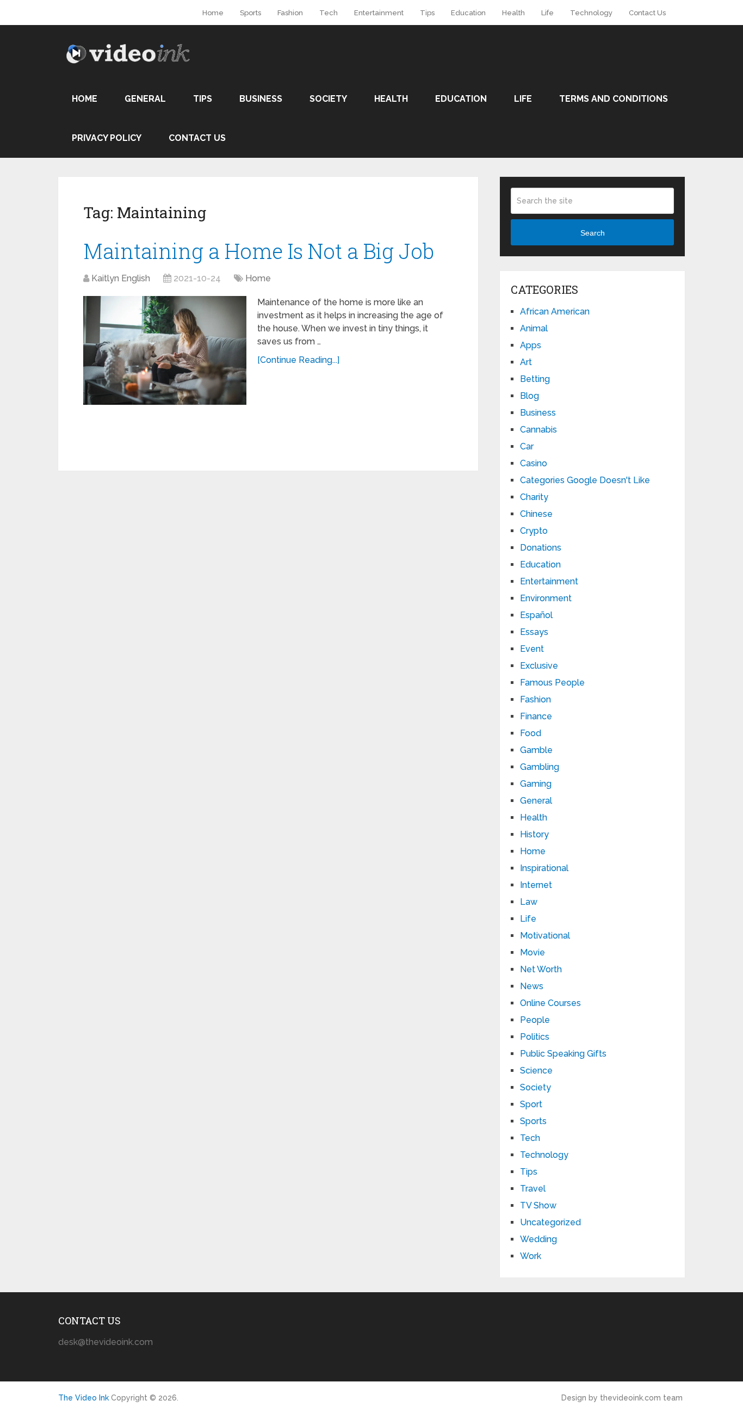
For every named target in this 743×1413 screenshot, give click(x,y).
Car (527, 446)
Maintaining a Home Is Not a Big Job (258, 250)
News (531, 986)
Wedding (538, 1239)
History (534, 834)
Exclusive (539, 666)
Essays (534, 632)
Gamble (536, 750)
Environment (546, 598)
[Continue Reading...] (298, 360)
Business (260, 99)
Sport (531, 1104)
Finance (536, 716)
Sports (250, 13)
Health (513, 13)
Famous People (552, 682)
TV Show (538, 1205)
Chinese (536, 514)
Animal (534, 328)
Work (530, 1256)
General (145, 99)
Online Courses (550, 1003)
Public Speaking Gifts (563, 1053)
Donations (540, 547)
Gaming (536, 784)
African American (555, 311)
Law (528, 902)
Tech (328, 13)
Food (530, 733)
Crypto (534, 531)
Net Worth (541, 969)
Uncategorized (550, 1222)
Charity (534, 497)
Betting (535, 379)
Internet (536, 885)
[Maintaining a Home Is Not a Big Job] (164, 350)
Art (526, 362)
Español (536, 615)
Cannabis (538, 429)
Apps (530, 345)
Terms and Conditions (613, 99)
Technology (591, 13)
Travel (533, 1188)
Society (328, 99)
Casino (533, 463)
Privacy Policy (106, 138)
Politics (534, 1037)
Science (536, 1070)
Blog (529, 396)
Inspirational (544, 868)
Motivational (545, 935)
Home (213, 13)
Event (532, 649)
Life (547, 13)
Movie (532, 952)
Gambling (539, 767)
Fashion (290, 13)
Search (592, 233)
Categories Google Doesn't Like (585, 480)
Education (468, 13)
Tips (427, 13)
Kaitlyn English (120, 278)
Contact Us (647, 13)
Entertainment (379, 13)
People (535, 1020)
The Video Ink (83, 1397)
